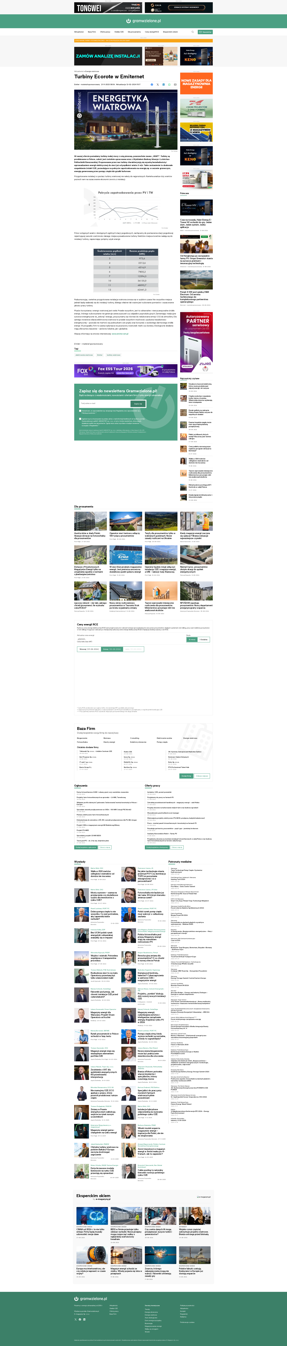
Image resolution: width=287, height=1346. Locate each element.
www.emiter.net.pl (120, 334)
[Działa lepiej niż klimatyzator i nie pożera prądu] (183, 498)
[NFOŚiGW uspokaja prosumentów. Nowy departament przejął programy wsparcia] (196, 590)
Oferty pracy (105, 32)
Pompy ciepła (162, 742)
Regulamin (184, 1314)
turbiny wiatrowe (113, 355)
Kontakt (182, 1311)
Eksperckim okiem (170, 32)
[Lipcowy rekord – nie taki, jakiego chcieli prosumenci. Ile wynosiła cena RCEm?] (90, 590)
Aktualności (79, 32)
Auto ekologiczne (151, 1318)
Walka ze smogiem (151, 1329)
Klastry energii (109, 742)
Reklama (183, 1317)
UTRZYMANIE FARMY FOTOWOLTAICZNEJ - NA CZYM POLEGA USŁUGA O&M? (102, 40)
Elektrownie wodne (164, 738)
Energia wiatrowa (92, 71)
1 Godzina (203, 639)
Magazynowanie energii (153, 1326)
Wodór (147, 1332)
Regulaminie (82, 434)
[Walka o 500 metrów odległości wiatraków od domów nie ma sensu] (183, 463)
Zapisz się (138, 404)
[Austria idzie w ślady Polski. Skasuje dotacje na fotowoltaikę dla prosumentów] (90, 521)
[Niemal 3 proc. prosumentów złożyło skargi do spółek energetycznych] (196, 554)
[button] (192, 32)
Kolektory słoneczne (138, 742)
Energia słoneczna (151, 1312)
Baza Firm (92, 32)
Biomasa (107, 738)
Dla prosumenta (134, 32)
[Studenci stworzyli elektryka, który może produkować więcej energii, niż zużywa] (183, 388)
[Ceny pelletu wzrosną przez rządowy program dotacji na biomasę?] (183, 451)
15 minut (192, 639)
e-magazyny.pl (103, 1199)
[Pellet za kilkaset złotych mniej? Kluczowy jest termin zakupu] (183, 438)
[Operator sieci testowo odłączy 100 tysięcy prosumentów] (126, 521)
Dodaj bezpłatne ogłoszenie (86, 847)
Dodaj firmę (186, 776)
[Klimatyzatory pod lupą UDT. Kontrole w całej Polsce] (183, 488)
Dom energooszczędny (153, 1320)
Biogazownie (82, 738)
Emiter (99, 355)
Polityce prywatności (96, 434)
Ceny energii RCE (152, 32)
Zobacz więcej (202, 776)
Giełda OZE (119, 32)
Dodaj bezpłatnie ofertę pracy (157, 847)
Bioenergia (148, 1323)
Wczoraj (89, 649)
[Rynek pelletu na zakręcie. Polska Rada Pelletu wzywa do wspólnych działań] (183, 414)
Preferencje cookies (187, 1322)
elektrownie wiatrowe (84, 355)
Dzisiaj (112, 649)
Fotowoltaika (82, 742)
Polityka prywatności (187, 1305)
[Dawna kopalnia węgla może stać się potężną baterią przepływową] (183, 426)
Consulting (134, 738)
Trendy (147, 1309)
